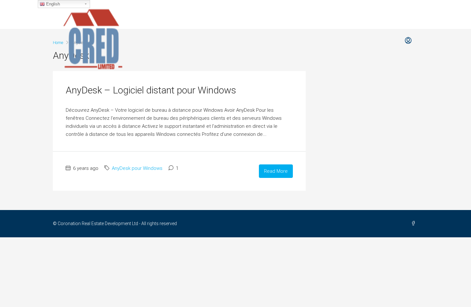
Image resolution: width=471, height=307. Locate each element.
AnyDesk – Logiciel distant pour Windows (151, 90)
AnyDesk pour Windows (137, 168)
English (52, 4)
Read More (276, 171)
